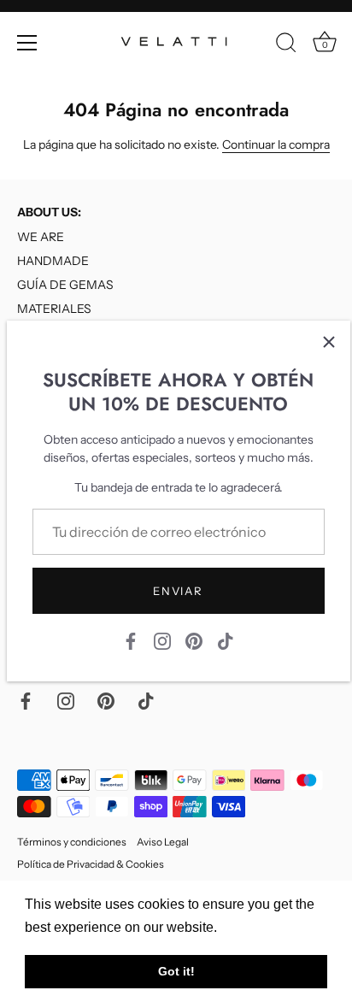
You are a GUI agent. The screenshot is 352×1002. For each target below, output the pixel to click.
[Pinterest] (193, 640)
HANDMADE (53, 260)
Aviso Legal (163, 841)
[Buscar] (286, 45)
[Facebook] (130, 640)
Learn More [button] (257, 927)
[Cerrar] (329, 342)
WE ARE (40, 237)
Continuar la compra (276, 144)
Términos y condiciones (71, 841)
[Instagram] (162, 640)
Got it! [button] (176, 971)
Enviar (177, 591)
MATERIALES (54, 308)
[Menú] (27, 43)
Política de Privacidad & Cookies (90, 864)
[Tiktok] (225, 640)
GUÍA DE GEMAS (65, 284)
